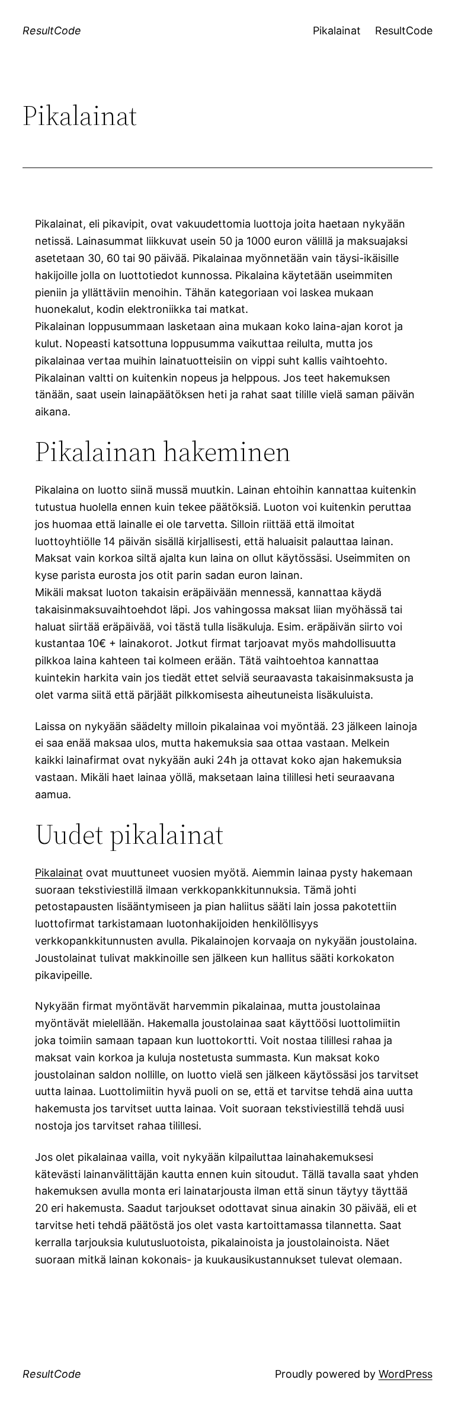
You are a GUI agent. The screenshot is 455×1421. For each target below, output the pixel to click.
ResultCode (52, 30)
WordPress (405, 1374)
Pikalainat (337, 30)
